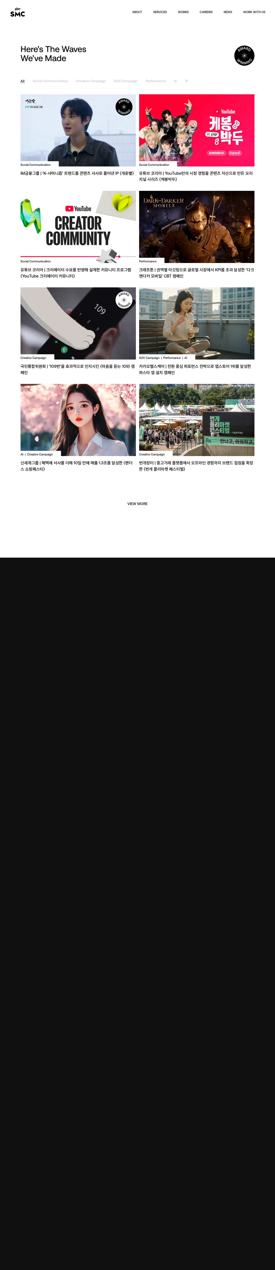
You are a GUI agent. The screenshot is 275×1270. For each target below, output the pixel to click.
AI (175, 81)
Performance (156, 81)
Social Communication (50, 81)
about (137, 12)
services (160, 12)
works (183, 12)
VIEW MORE (137, 504)
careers (206, 12)
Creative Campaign (91, 81)
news (228, 12)
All (23, 81)
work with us (254, 12)
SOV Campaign (126, 81)
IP (186, 81)
